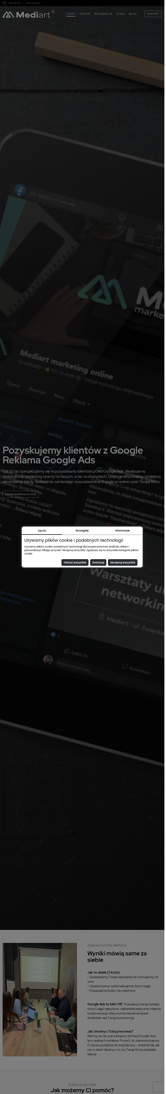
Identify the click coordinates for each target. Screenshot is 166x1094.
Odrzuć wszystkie (75, 562)
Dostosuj (98, 562)
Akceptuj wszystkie (122, 562)
